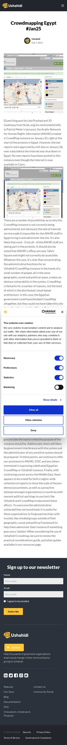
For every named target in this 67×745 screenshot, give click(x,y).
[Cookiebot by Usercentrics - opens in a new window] (42, 312)
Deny (33, 430)
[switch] (59, 367)
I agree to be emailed (18, 601)
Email (7, 587)
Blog (6, 696)
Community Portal (43, 691)
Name (7, 574)
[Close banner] (62, 312)
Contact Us (40, 686)
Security (27, 732)
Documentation (12, 701)
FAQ (6, 706)
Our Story (9, 691)
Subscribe (13, 611)
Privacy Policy (43, 732)
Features (8, 686)
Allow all (33, 409)
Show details (50, 399)
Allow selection (33, 420)
